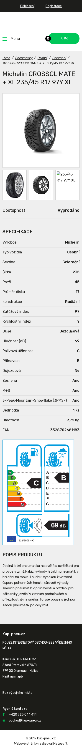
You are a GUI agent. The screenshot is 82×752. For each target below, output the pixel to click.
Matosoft (60, 744)
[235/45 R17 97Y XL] (41, 130)
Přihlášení (27, 6)
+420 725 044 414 (23, 714)
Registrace (54, 6)
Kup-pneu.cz (41, 22)
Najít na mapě (13, 676)
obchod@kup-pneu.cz (25, 720)
